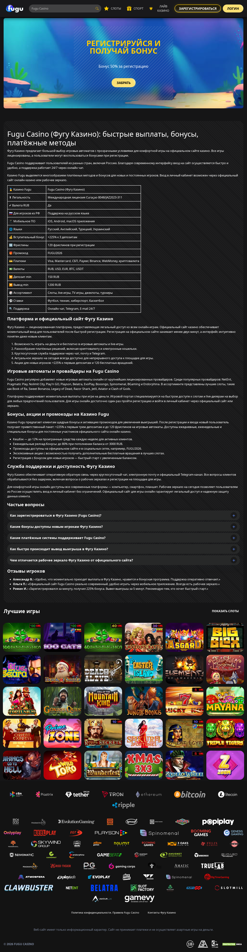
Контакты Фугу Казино (162, 912)
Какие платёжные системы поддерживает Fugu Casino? (58, 538)
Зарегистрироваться (198, 8)
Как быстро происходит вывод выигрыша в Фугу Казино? (59, 549)
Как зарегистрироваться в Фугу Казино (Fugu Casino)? (55, 515)
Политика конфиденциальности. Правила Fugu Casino (105, 912)
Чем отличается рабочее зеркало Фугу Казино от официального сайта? (71, 560)
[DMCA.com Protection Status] (232, 944)
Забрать (124, 83)
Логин (233, 8)
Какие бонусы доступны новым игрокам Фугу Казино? (56, 526)
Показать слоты (225, 611)
